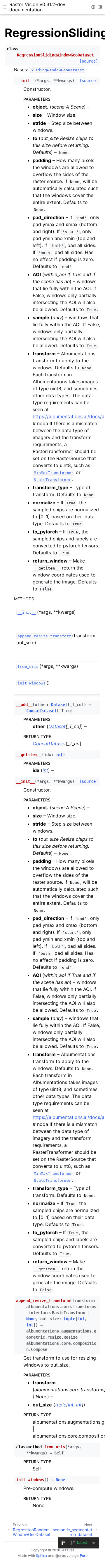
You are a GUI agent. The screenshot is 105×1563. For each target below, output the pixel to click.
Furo (84, 1555)
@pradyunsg (65, 1555)
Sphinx (41, 1555)
